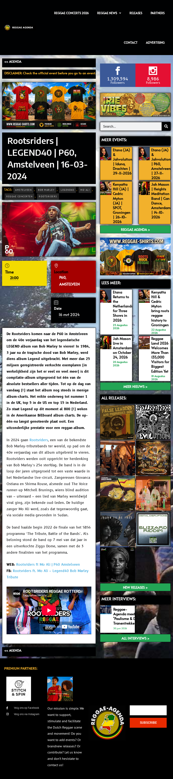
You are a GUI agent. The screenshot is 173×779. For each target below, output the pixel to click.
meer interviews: (118, 598)
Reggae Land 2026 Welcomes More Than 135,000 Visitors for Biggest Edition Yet (160, 355)
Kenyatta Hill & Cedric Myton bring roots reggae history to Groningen (160, 308)
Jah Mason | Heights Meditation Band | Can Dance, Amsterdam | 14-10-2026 (160, 200)
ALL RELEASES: (113, 397)
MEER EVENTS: (114, 139)
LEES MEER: (111, 282)
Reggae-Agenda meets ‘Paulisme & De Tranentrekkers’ (125, 616)
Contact (131, 43)
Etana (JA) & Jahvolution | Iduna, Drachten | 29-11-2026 (122, 161)
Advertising (155, 43)
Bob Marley (46, 189)
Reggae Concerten (19, 196)
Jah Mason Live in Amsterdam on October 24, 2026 (122, 348)
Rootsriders (48, 196)
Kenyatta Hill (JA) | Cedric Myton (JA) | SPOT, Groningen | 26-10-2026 (121, 203)
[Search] (166, 126)
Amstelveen (23, 189)
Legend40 (67, 189)
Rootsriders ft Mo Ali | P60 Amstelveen (48, 564)
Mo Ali (85, 189)
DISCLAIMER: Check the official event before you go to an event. (50, 73)
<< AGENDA (12, 61)
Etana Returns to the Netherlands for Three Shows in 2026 (123, 306)
